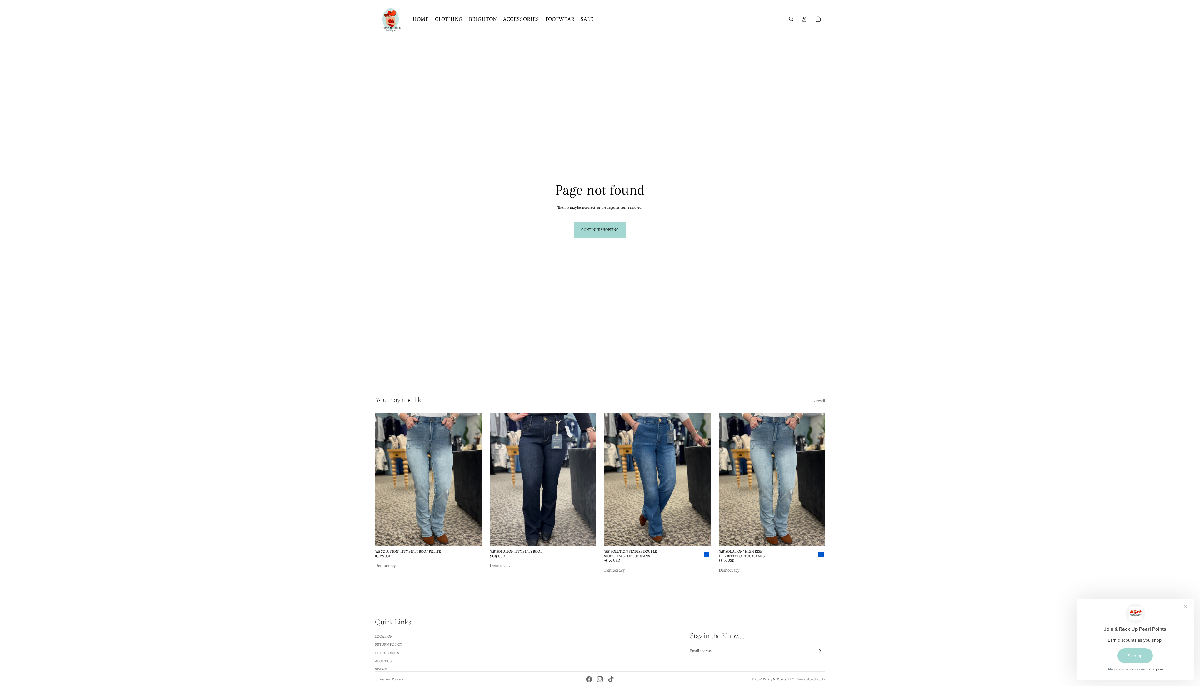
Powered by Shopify (810, 679)
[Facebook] (589, 679)
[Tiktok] (611, 679)
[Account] (804, 19)
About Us (383, 661)
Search (382, 669)
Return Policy (388, 644)
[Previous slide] (384, 480)
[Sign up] (818, 650)
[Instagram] (600, 679)
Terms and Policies (389, 679)
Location (384, 636)
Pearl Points (387, 652)
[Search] (791, 19)
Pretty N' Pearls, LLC (778, 679)
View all (819, 400)
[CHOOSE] (472, 536)
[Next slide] (472, 480)
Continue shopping (600, 229)
